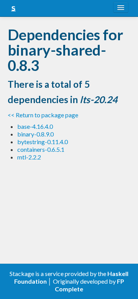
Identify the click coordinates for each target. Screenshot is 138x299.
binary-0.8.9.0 (35, 134)
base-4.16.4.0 (35, 126)
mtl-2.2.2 (29, 157)
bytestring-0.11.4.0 (42, 141)
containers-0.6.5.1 (40, 149)
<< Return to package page (43, 114)
